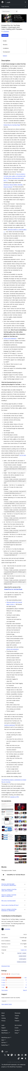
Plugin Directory (5, 6)
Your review (4, 990)
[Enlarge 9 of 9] (24, 857)
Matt (3, 1040)
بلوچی (6, 1051)
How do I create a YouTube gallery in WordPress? (8, 895)
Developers (4, 1030)
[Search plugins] (16, 11)
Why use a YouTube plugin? (8, 900)
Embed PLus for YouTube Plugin (13, 589)
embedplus (6, 31)
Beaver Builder (13, 184)
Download (4, 35)
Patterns (17, 1020)
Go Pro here (22, 455)
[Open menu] (25, 2)
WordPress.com (6, 1037)
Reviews (5, 44)
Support (5, 55)
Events (16, 1027)
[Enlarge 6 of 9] (24, 805)
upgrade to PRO (14, 797)
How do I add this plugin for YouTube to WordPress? (8, 884)
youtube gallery (22, 959)
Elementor (6, 184)
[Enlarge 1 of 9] (11, 805)
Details (5, 41)
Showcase (17, 1013)
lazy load (19, 953)
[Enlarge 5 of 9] (11, 835)
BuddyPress (5, 1045)
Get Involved (18, 1025)
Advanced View (5, 966)
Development (6, 52)
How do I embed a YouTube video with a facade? (8, 890)
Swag (17, 1033)
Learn (2, 1025)
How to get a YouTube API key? (10, 905)
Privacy (3, 1020)
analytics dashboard (9, 725)
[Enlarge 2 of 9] (11, 810)
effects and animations (12, 649)
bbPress (4, 1042)
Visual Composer (8, 187)
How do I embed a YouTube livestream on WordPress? (8, 910)
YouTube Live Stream (21, 961)
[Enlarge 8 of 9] (24, 854)
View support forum (6, 1004)
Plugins (16, 1018)
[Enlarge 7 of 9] (24, 836)
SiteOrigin (20, 184)
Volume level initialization (10, 338)
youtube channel (22, 956)
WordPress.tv (5, 1033)
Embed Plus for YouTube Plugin (12, 125)
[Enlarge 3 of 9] (11, 818)
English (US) (24, 949)
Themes (17, 1015)
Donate (17, 1030)
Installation (6, 48)
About (3, 1013)
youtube (24, 953)
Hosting (3, 1018)
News (2, 1015)
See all (25, 990)
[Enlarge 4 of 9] (11, 827)
